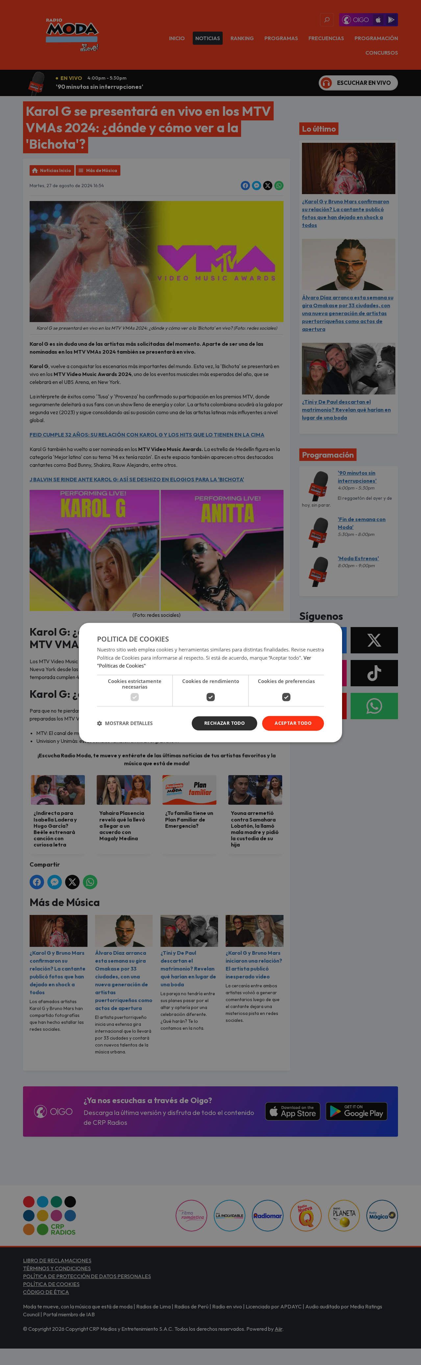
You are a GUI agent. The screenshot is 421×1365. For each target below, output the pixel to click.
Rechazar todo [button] (224, 723)
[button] (125, 723)
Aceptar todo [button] (293, 723)
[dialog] (210, 682)
